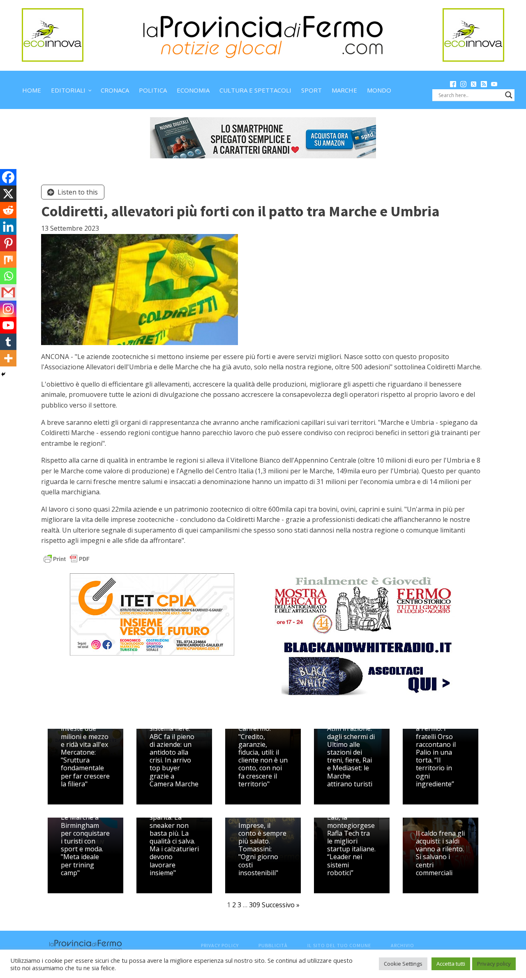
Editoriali (68, 90)
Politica (153, 90)
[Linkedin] (8, 226)
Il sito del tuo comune (339, 945)
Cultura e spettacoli (255, 90)
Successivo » (281, 904)
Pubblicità (273, 945)
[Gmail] (8, 292)
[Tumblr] (8, 342)
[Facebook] (8, 177)
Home (31, 90)
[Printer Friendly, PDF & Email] (66, 558)
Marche (344, 90)
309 (254, 904)
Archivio (402, 945)
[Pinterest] (8, 243)
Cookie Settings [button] (403, 963)
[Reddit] (8, 210)
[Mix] (8, 259)
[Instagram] (8, 309)
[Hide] (3, 374)
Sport (311, 90)
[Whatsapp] (8, 276)
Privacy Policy (220, 945)
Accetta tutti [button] (450, 963)
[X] (8, 193)
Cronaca (115, 90)
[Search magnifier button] (508, 95)
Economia (193, 90)
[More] (8, 358)
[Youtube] (8, 325)
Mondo (379, 90)
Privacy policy (494, 963)
